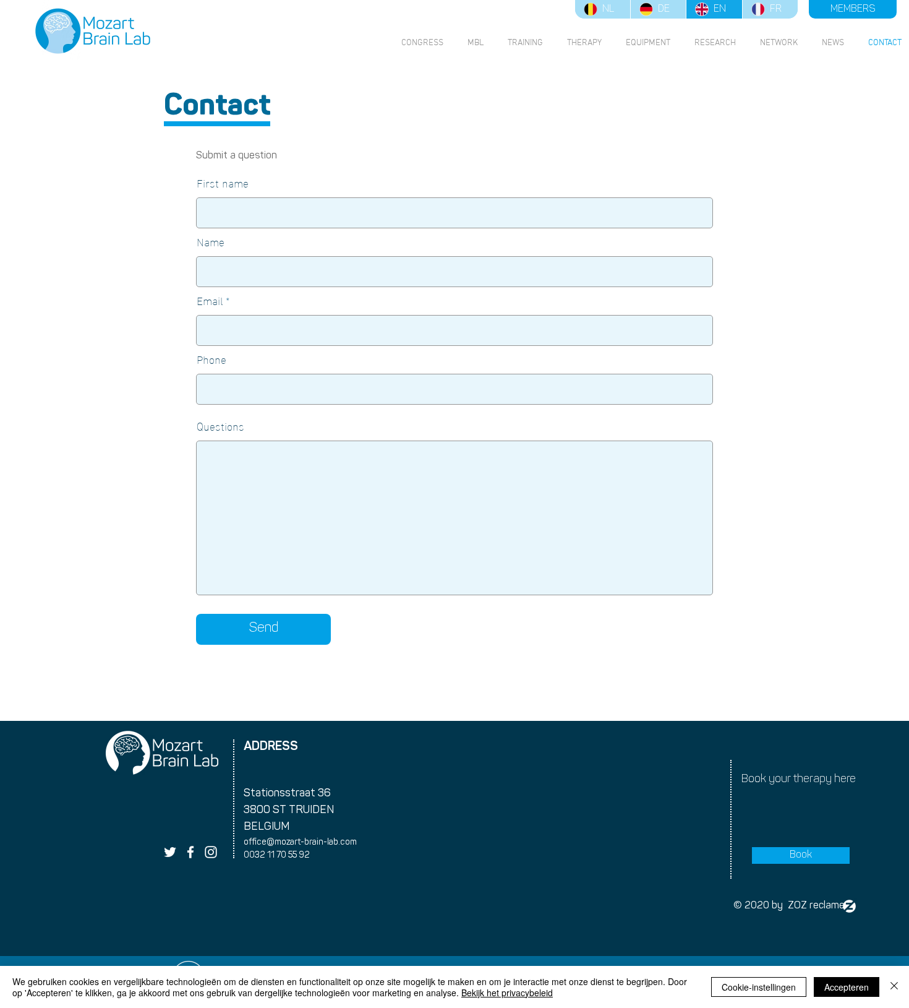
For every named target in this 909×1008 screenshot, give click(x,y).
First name (223, 182)
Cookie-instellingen (759, 987)
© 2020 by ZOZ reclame (789, 906)
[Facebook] (190, 852)
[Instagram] (211, 852)
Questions (220, 425)
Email (210, 300)
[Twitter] (170, 852)
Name (210, 241)
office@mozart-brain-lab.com (300, 842)
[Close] (894, 987)
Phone (211, 358)
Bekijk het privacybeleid (507, 992)
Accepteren (846, 987)
